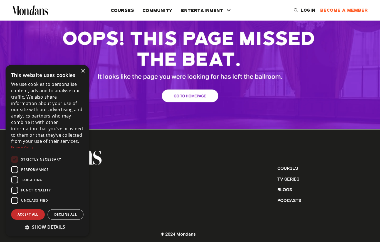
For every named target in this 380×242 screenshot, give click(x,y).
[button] (47, 227)
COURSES (122, 10)
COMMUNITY (158, 10)
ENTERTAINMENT (202, 10)
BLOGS (284, 190)
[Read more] (190, 64)
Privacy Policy (22, 147)
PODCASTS (289, 201)
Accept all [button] (28, 214)
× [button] (83, 71)
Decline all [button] (65, 214)
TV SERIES (288, 179)
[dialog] (47, 150)
